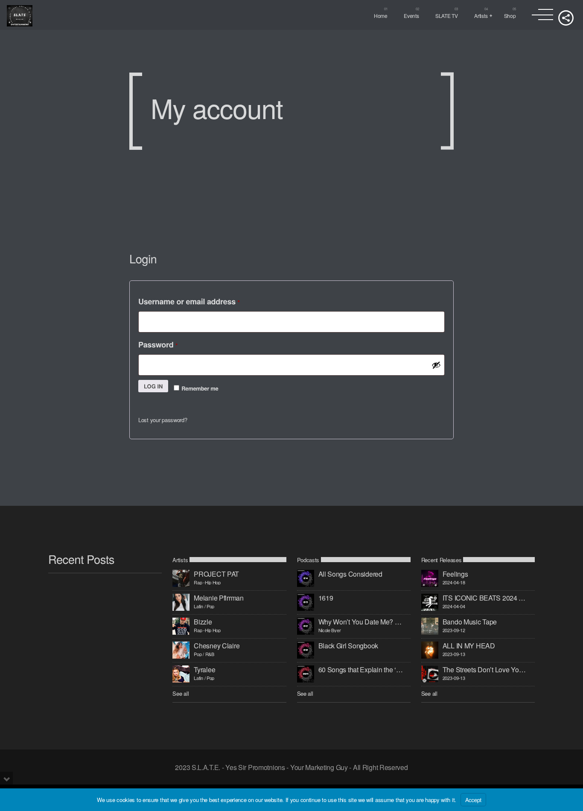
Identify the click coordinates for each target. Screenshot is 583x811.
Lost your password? (162, 420)
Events (411, 15)
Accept (473, 800)
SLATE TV (446, 15)
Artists (480, 15)
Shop (510, 15)
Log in (153, 386)
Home (381, 15)
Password (169, 343)
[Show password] (436, 365)
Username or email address (200, 300)
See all (180, 693)
